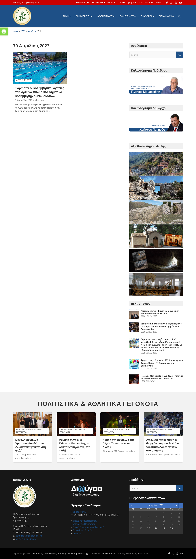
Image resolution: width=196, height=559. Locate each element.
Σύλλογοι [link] (146, 16)
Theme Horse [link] (108, 553)
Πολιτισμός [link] (126, 16)
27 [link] (148, 528)
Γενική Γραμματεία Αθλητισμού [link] (88, 527)
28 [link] (156, 528)
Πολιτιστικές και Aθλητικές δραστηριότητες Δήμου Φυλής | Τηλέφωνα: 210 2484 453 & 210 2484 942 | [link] (119, 2)
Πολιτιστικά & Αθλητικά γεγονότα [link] (29, 430)
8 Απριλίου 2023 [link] (154, 454)
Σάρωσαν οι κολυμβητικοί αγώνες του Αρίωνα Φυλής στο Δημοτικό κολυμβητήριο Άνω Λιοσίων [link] (39, 92)
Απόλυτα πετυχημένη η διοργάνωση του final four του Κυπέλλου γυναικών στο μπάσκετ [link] (163, 445)
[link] (4, 31)
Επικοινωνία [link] (166, 16)
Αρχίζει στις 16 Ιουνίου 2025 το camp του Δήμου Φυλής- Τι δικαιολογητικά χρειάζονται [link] (162, 363)
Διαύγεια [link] (77, 533)
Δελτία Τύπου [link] (23, 80)
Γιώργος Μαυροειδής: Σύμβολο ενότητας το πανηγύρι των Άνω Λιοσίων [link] (162, 377)
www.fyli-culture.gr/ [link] (26, 538)
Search (179, 55)
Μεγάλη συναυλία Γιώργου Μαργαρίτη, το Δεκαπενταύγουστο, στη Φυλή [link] (74, 445)
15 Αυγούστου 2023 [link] (68, 454)
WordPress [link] (143, 553)
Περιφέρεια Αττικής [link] (82, 530)
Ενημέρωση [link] (83, 16)
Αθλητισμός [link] (105, 16)
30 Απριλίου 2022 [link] (23, 100)
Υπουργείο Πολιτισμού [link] (84, 523)
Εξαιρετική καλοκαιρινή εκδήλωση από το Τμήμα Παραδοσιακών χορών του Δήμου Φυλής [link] (161, 326)
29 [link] (163, 528)
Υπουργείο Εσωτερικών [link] (85, 520)
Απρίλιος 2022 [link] (156, 505)
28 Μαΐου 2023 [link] (110, 451)
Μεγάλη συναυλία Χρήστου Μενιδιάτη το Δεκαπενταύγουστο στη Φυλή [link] (30, 445)
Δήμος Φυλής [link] (79, 511)
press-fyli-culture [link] (23, 458)
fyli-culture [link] (39, 100)
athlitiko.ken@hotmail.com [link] (29, 535)
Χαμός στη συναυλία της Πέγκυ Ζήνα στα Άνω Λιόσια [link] (118, 443)
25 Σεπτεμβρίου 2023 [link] (25, 454)
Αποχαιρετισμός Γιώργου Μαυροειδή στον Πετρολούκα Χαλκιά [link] (160, 312)
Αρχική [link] (67, 16)
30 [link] (171, 528)
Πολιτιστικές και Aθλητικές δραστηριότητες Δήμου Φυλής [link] (59, 553)
